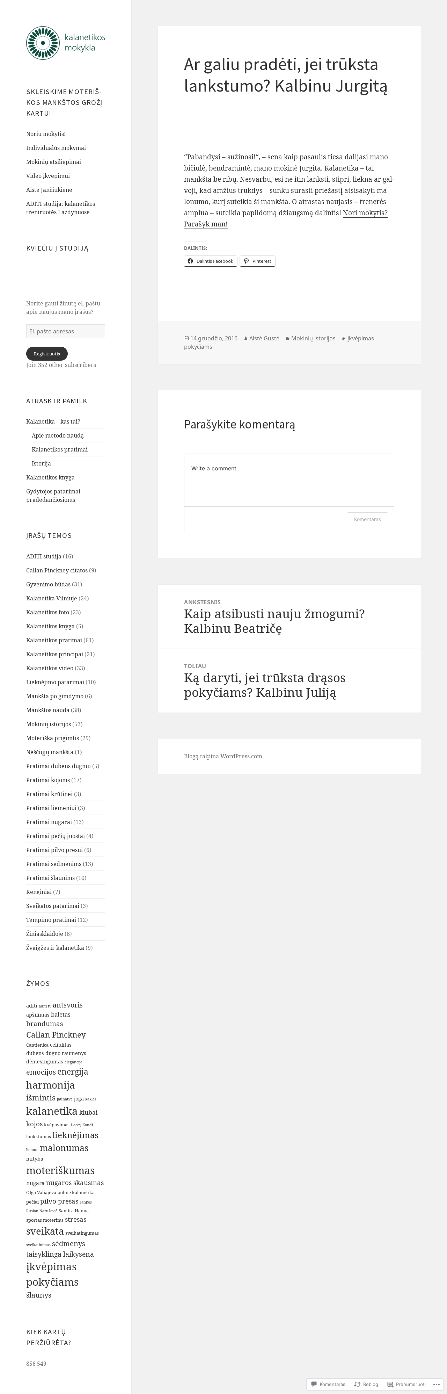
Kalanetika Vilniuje (51, 598)
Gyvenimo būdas (48, 584)
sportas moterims (45, 1220)
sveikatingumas (82, 1233)
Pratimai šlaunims (50, 878)
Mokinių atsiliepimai (53, 162)
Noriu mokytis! (46, 134)
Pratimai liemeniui (51, 808)
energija (72, 1071)
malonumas (64, 1148)
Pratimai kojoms (48, 780)
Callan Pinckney (56, 1034)
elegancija (73, 1062)
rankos (86, 1202)
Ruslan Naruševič (41, 1210)
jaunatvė (65, 1099)
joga (79, 1098)
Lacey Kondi (82, 1124)
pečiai (32, 1202)
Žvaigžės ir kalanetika (55, 948)
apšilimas (38, 1014)
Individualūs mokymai (56, 148)
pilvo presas (59, 1201)
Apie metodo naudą (58, 435)
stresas (75, 1219)
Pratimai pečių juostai (55, 836)
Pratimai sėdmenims (53, 864)
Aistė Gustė (264, 338)
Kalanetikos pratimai (60, 449)
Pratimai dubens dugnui (58, 766)
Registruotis (47, 354)
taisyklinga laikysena (60, 1254)
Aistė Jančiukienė (49, 190)
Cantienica (37, 1045)
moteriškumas (60, 1170)
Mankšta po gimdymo (54, 696)
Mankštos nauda (47, 710)
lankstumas (38, 1136)
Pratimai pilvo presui (54, 850)
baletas (61, 1014)
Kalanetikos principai (54, 654)
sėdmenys (68, 1243)
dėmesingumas (44, 1061)
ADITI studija (43, 556)
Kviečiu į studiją (57, 248)
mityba (34, 1158)
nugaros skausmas (75, 1182)
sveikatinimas (38, 1244)
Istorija (41, 463)
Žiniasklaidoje (44, 934)
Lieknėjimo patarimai (55, 682)
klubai (88, 1112)
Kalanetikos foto (47, 612)
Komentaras (367, 519)
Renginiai (39, 892)
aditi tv (45, 1006)
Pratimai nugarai (49, 822)
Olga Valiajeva (41, 1192)
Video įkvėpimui (48, 176)
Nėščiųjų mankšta (49, 752)
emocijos (41, 1072)
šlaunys (38, 1295)
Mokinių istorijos (48, 724)
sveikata (45, 1231)
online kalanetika (76, 1192)
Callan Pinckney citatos (57, 570)
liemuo (32, 1149)
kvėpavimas (56, 1124)
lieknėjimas (75, 1135)
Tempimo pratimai (51, 920)
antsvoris (68, 1005)
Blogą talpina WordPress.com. (224, 756)
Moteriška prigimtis (52, 738)
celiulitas (61, 1044)
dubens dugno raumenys (56, 1053)
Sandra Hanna (74, 1210)
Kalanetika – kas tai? (53, 421)
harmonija (50, 1084)
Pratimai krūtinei (49, 794)
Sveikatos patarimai (52, 906)
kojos (34, 1123)
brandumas (44, 1023)
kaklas (90, 1099)
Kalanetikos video (49, 668)
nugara (35, 1183)
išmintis (41, 1097)
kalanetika (52, 1111)
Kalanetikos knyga (50, 477)
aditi (31, 1005)
